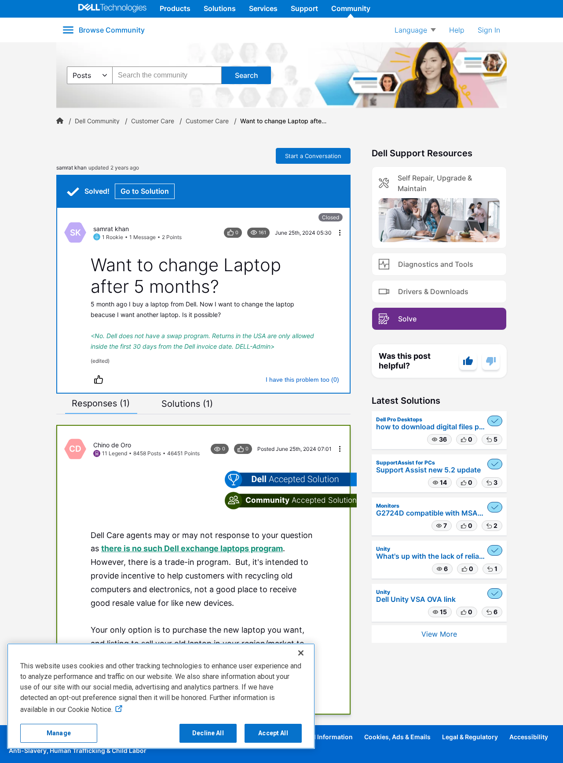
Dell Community (97, 121)
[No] (491, 361)
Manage (59, 733)
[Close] (301, 653)
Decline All (208, 733)
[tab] (100, 403)
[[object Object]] (59, 121)
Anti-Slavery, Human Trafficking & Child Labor (77, 750)
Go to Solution (145, 191)
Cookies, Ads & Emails (397, 737)
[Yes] (468, 361)
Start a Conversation (313, 155)
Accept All (273, 733)
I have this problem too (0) (302, 379)
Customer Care (152, 121)
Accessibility (528, 737)
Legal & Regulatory (470, 737)
